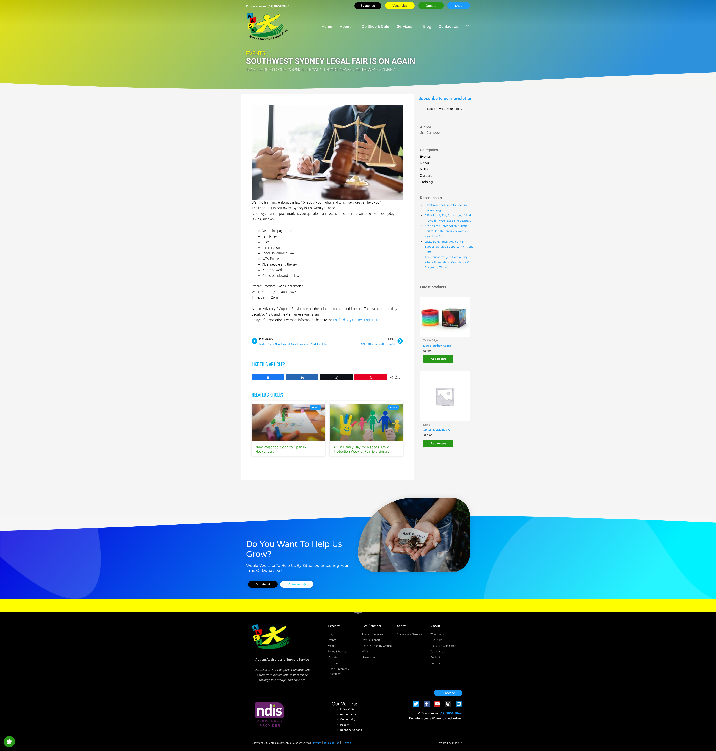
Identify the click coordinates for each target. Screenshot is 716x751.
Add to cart (438, 358)
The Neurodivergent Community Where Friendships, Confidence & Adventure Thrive (447, 262)
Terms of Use (331, 742)
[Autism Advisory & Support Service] (267, 26)
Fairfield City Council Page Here (356, 320)
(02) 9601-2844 (279, 6)
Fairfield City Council (281, 69)
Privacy (317, 742)
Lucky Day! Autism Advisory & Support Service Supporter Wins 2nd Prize (449, 247)
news (345, 69)
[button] (431, 5)
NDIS (424, 169)
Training (426, 182)
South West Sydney (374, 69)
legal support (322, 69)
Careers (426, 175)
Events (256, 53)
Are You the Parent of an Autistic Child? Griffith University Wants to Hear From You (447, 231)
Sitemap (346, 742)
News (424, 163)
